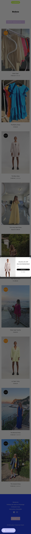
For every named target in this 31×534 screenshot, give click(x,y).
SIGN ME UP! (23, 269)
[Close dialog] (30, 258)
